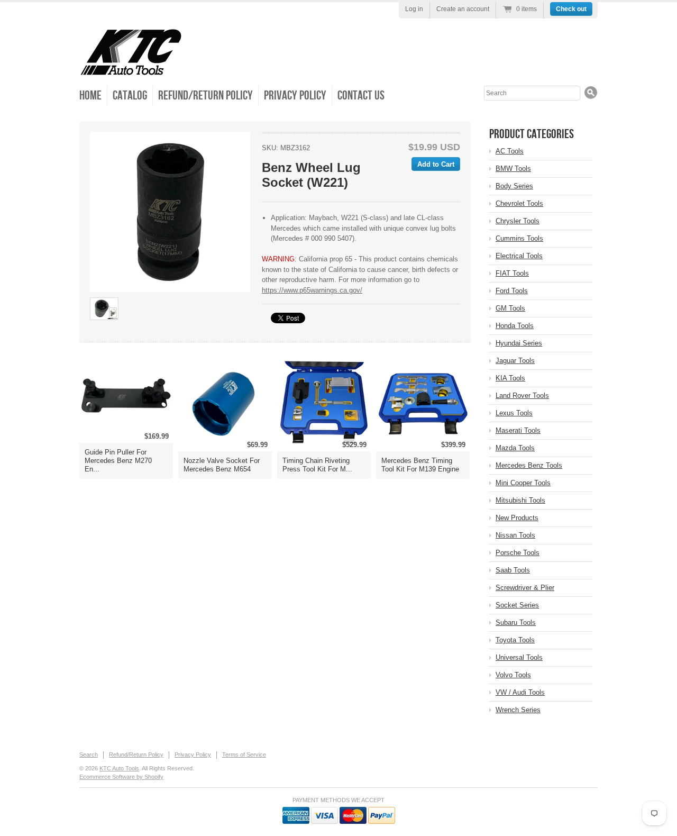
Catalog (130, 95)
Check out (571, 9)
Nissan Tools (515, 535)
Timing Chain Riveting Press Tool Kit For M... (317, 465)
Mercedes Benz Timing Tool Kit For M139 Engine (420, 465)
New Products (517, 518)
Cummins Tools (519, 238)
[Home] (130, 68)
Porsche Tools (517, 553)
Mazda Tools (515, 448)
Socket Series (517, 605)
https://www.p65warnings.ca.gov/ (312, 290)
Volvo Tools (513, 675)
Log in (414, 9)
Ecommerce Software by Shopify (121, 777)
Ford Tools (512, 291)
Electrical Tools (519, 256)
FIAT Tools (512, 273)
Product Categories (531, 134)
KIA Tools (510, 378)
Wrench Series (518, 710)
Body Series (514, 186)
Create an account (462, 9)
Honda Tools (515, 326)
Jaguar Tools (515, 361)
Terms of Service (244, 754)
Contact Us (361, 95)
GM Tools (510, 308)
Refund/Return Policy (205, 95)
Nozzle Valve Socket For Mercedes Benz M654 (222, 465)
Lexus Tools (514, 413)
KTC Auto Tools (119, 768)
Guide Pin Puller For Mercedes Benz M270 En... (118, 460)
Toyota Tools (515, 640)
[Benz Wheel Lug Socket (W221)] (170, 212)
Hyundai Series (519, 343)
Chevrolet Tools (519, 203)
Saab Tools (513, 570)
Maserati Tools (518, 430)
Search (88, 754)
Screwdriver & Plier (525, 588)
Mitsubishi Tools (520, 500)
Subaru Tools (516, 622)
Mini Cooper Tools (523, 483)
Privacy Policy (295, 95)
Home (90, 95)
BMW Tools (513, 168)
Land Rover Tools (522, 395)
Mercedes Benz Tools (529, 465)
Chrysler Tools (517, 221)
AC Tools (510, 151)
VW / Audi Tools (520, 692)
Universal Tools (519, 657)
